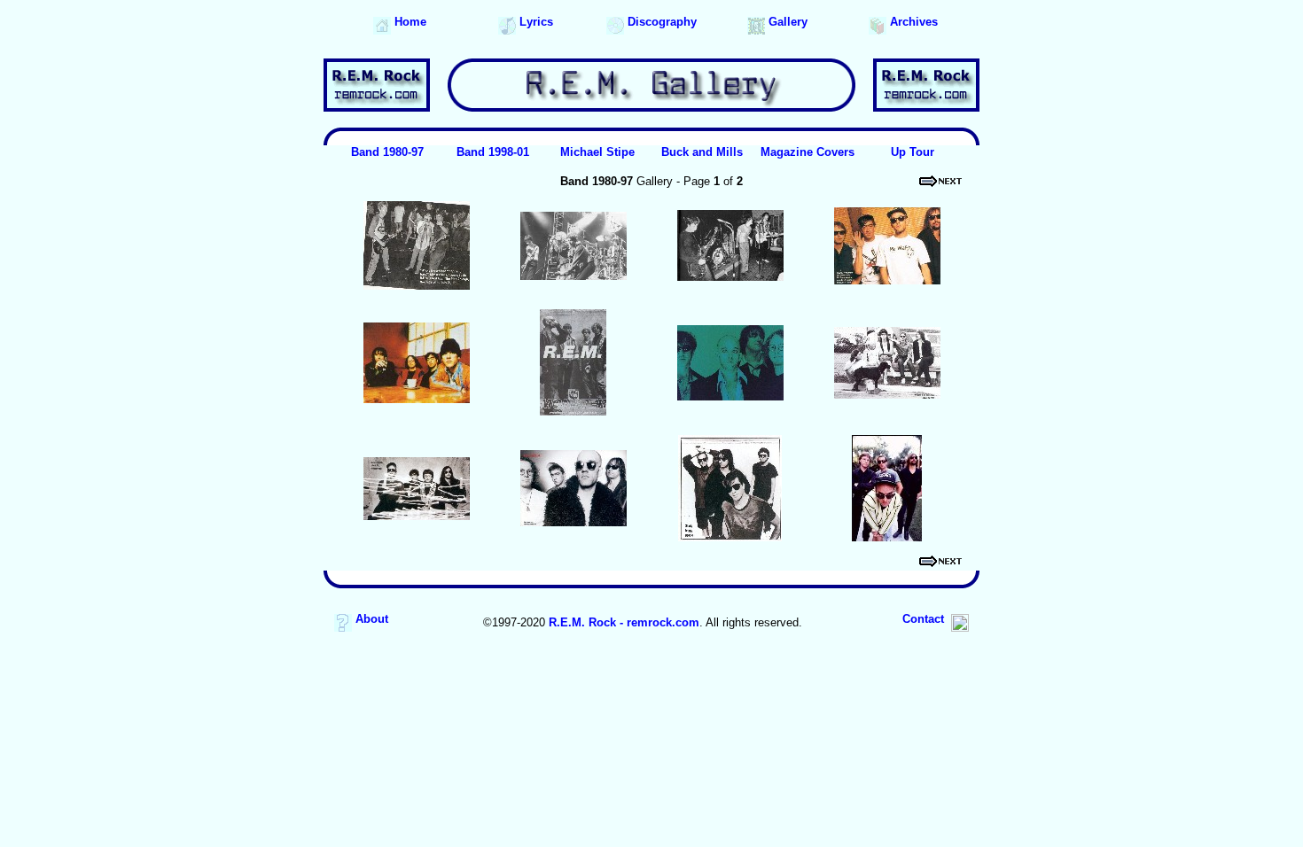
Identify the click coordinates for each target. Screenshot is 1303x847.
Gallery (786, 21)
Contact (926, 619)
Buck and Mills (702, 152)
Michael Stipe (597, 152)
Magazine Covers (807, 152)
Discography (660, 21)
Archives (912, 21)
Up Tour (912, 152)
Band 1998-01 (492, 152)
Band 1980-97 (387, 152)
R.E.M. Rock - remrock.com (624, 622)
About (370, 619)
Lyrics (534, 21)
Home (408, 21)
